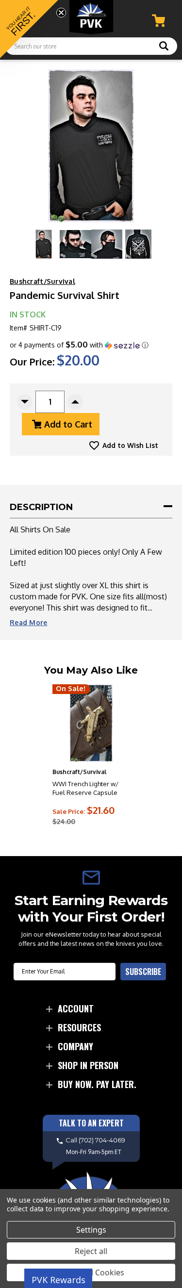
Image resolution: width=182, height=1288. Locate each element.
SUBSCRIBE (143, 971)
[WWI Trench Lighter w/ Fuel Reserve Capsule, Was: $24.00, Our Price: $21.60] (91, 723)
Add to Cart (68, 424)
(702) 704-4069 (102, 1140)
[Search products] (163, 47)
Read (29, 622)
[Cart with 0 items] (158, 20)
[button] (79, 345)
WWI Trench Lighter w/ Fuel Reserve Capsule (85, 788)
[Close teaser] (61, 12)
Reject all (91, 1251)
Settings (91, 1229)
